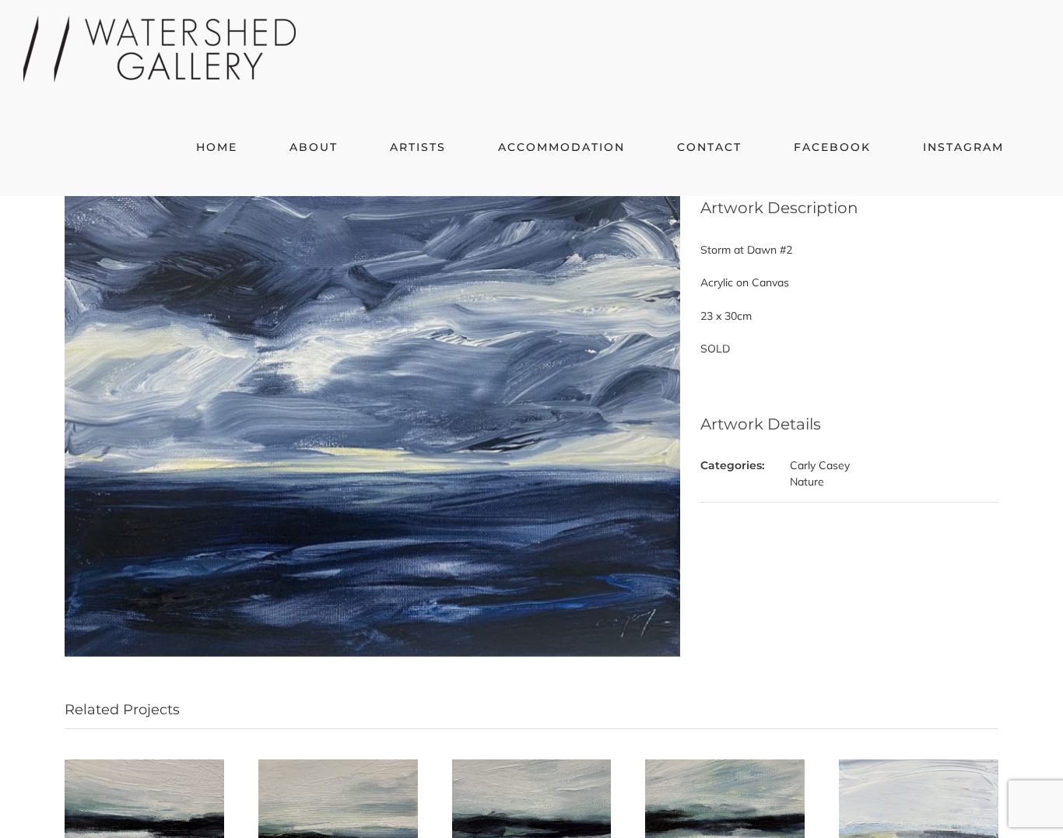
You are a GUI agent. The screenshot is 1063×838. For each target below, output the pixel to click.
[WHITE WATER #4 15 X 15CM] (725, 766)
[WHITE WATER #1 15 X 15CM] (144, 766)
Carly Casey (820, 465)
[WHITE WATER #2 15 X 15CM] (338, 766)
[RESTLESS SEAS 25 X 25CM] (918, 766)
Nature (807, 482)
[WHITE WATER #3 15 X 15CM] (532, 766)
